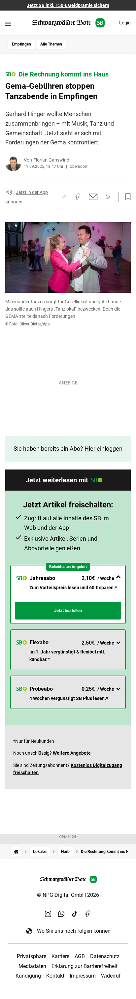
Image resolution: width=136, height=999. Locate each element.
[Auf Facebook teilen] (77, 196)
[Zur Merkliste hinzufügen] (126, 196)
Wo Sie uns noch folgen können (74, 931)
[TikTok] (74, 913)
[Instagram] (48, 913)
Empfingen (21, 44)
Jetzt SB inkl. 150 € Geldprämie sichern (68, 5)
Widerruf (111, 976)
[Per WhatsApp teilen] (107, 196)
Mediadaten (32, 966)
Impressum (83, 976)
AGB (80, 956)
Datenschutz (104, 956)
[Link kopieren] (64, 197)
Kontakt (55, 976)
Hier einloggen (103, 448)
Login (125, 22)
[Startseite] (16, 852)
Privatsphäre (31, 956)
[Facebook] (88, 913)
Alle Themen (51, 44)
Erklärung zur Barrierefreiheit (84, 966)
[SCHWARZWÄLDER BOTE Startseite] (68, 23)
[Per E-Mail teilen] (93, 196)
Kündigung (28, 976)
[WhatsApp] (61, 913)
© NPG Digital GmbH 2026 (68, 895)
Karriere (60, 956)
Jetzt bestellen (68, 610)
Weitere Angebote (72, 753)
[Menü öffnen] (8, 23)
